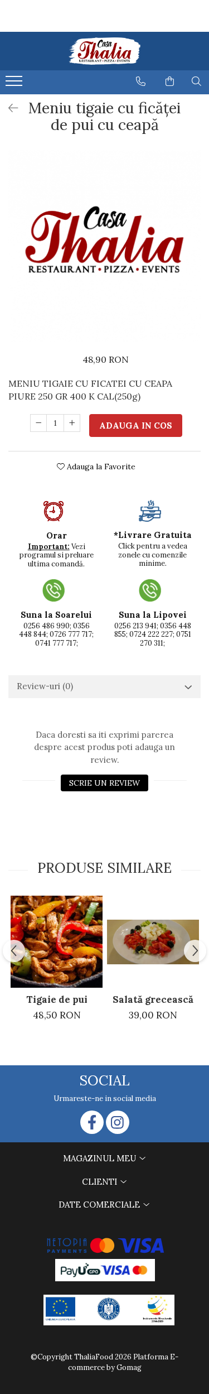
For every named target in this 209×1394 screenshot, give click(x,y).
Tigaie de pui (57, 999)
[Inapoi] (8, 108)
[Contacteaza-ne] (140, 81)
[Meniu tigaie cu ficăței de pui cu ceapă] (104, 246)
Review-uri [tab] (45, 686)
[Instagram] (117, 1122)
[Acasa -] (105, 51)
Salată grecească (153, 999)
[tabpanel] (104, 246)
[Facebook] (92, 1122)
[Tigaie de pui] (57, 942)
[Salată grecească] (153, 942)
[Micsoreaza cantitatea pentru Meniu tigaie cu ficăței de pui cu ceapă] (38, 423)
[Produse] (15, 84)
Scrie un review (104, 783)
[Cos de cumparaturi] (170, 81)
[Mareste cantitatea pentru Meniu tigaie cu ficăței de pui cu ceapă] (72, 423)
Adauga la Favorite (100, 467)
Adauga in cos (135, 425)
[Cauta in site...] (196, 81)
